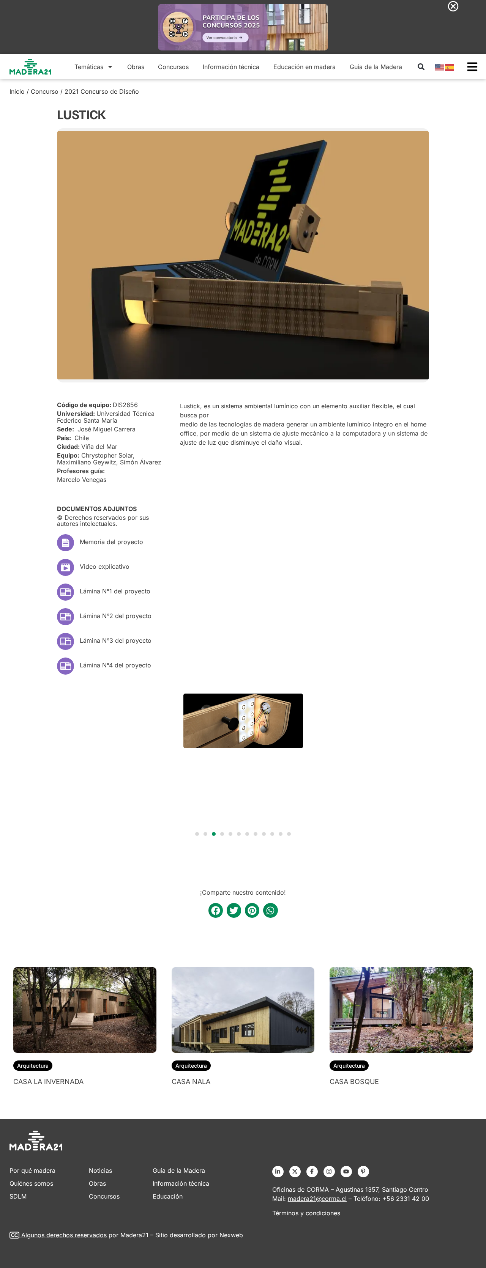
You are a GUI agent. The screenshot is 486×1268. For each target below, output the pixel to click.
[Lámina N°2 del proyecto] (65, 616)
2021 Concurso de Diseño (102, 91)
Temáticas (88, 67)
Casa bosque (354, 1082)
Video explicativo (104, 566)
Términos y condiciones (306, 1213)
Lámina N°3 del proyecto (115, 640)
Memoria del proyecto (111, 542)
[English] (440, 67)
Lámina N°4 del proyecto (115, 665)
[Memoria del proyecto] (65, 542)
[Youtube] (346, 1171)
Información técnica (231, 67)
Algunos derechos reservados (64, 1235)
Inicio (17, 91)
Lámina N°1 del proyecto (115, 591)
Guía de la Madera (376, 67)
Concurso (44, 91)
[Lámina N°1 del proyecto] (65, 592)
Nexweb (231, 1235)
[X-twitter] (295, 1171)
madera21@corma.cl (317, 1198)
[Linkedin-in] (278, 1171)
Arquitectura (33, 1065)
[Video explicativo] (65, 567)
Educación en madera (304, 67)
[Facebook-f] (312, 1171)
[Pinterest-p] (363, 1171)
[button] (421, 66)
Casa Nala (191, 1082)
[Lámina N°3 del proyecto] (65, 641)
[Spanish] (450, 67)
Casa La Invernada (48, 1082)
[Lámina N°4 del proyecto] (65, 666)
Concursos (173, 67)
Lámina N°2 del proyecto (115, 616)
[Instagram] (329, 1171)
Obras (135, 67)
